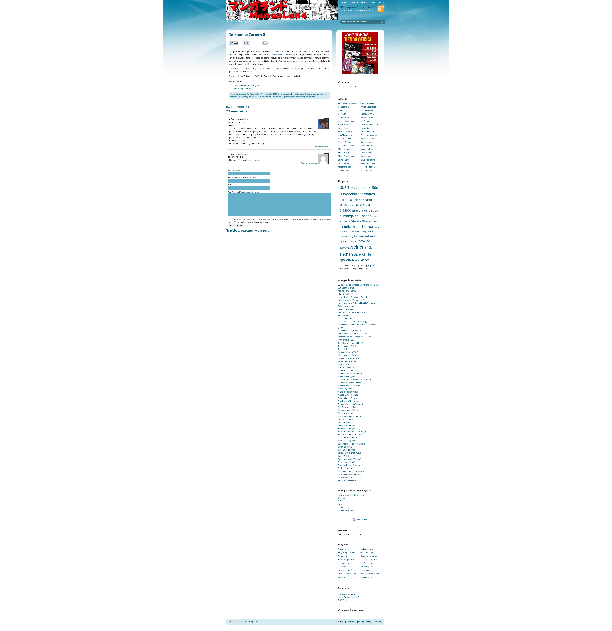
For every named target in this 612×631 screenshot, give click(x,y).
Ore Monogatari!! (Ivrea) (348, 410)
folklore (361, 221)
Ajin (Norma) (343, 294)
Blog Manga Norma (346, 553)
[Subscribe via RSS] (381, 12)
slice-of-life (362, 254)
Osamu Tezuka (344, 142)
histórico (346, 227)
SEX (340, 504)
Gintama (341, 498)
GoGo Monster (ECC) (347, 346)
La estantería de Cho (347, 563)
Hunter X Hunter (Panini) (348, 358)
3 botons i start (344, 549)
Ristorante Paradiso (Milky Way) (352, 431)
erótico (376, 216)
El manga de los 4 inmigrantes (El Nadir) (355, 337)
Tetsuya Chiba (344, 163)
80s (375, 188)
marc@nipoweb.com (347, 594)
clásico (345, 210)
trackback (296, 97)
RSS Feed (342, 600)
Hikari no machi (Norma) (348, 355)
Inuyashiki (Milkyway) (347, 377)
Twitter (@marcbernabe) (348, 597)
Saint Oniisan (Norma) (347, 441)
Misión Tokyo (366, 563)
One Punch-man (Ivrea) (348, 407)
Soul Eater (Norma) (346, 450)
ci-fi (370, 204)
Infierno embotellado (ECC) (350, 374)
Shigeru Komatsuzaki (347, 149)
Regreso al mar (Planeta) (349, 428)
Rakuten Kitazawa (346, 146)
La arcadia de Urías (368, 560)
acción (351, 194)
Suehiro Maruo (366, 156)
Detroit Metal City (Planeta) (349, 331)
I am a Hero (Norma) (347, 361)
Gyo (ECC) (342, 349)
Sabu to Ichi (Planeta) (347, 438)
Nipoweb (342, 567)
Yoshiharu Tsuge (345, 167)
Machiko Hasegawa (369, 135)
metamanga (362, 232)
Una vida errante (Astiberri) (349, 474)
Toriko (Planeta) (345, 468)
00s (343, 187)
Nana (340, 507)
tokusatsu (355, 260)
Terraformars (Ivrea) (346, 462)
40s (355, 188)
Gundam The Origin (346, 510)
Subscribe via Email (366, 10)
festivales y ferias (348, 221)
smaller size (245, 192)
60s (363, 188)
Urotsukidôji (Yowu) (346, 477)
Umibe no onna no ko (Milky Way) (352, 471)
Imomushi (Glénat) (346, 370)
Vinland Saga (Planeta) (348, 480)
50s (358, 188)
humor (367, 226)
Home (344, 2)
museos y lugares (352, 236)
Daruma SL (343, 556)
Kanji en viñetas (285, 55)
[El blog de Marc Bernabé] (282, 19)
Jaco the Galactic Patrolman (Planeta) (354, 380)
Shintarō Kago (344, 153)
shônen (346, 254)
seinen (358, 247)
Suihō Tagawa (344, 160)
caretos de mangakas (353, 204)
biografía (346, 199)
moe (374, 232)
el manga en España (355, 216)
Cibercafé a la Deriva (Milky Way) (352, 321)
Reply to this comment (322, 146)
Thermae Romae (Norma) (349, 465)
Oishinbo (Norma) (345, 413)
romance (364, 241)
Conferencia (343, 107)
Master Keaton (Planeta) (348, 395)
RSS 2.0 (261, 97)
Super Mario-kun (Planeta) (349, 459)
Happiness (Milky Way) (348, 352)
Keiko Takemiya (345, 131)
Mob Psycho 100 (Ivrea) (348, 401)
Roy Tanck (372, 266)
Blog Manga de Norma (243, 89)
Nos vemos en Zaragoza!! (247, 34)
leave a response (282, 97)
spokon (345, 260)
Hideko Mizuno (366, 117)
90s (343, 194)
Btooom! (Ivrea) (344, 315)
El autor (354, 2)
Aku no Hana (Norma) (347, 291)
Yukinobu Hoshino (368, 170)
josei (376, 227)
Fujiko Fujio (343, 110)
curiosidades (368, 210)
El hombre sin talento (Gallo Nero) (353, 334)
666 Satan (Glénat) (346, 288)
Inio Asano (364, 121)
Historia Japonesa (346, 560)
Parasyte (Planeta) (346, 419)
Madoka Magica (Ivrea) (348, 392)
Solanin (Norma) (345, 447)
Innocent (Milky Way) (347, 367)
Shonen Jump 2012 (368, 153)
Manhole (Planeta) (346, 389)
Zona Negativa (366, 577)
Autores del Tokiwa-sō (347, 103)
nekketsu (371, 236)
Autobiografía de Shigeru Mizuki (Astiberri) (356, 303)
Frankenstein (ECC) (346, 340)
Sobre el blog (377, 2)
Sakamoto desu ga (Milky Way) (351, 444)
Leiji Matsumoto (345, 135)
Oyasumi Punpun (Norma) (349, 416)
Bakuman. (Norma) (346, 306)
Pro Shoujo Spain (368, 567)
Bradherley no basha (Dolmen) (351, 312)
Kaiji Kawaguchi (345, 124)
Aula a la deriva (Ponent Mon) (351, 300)
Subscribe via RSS (349, 10)
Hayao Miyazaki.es (368, 556)
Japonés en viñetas (267, 55)
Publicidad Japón (345, 570)
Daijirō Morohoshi (368, 107)
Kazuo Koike (343, 128)
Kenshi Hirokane (367, 131)
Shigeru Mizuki (366, 149)
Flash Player (352, 269)
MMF (370, 232)
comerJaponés (366, 553)
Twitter (297, 69)
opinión (344, 241)
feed (230, 107)
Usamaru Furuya (367, 163)
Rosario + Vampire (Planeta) (350, 435)
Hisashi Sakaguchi (346, 121)
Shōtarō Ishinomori (346, 156)
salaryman (345, 247)
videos (365, 260)
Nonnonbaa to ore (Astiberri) (350, 404)
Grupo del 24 (343, 117)
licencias (352, 232)
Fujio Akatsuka (366, 110)
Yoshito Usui (343, 170)
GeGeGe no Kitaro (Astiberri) (350, 343)
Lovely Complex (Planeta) (349, 386)
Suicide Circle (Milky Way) (349, 453)
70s (369, 188)
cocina (355, 211)
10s (350, 187)
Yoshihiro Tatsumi (368, 167)
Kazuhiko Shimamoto (369, 124)
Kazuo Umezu (366, 128)
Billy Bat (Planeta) (345, 309)
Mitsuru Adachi (344, 139)
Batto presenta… (367, 549)
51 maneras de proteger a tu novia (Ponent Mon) (359, 285)
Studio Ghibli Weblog (347, 574)
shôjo (369, 247)
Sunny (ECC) (344, 456)
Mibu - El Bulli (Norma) (348, 398)
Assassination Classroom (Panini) (352, 297)
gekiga (369, 221)
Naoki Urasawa (367, 139)
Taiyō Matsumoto (367, 160)
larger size (255, 192)
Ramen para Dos (367, 570)
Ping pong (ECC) (345, 422)
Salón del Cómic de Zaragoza (246, 86)
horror (357, 227)
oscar (244, 154)
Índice (364, 2)
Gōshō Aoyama (367, 114)
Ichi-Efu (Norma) (345, 364)
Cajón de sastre (306, 94)
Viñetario (342, 577)
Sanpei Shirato (366, 146)
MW (339, 501)
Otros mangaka (367, 142)
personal (353, 241)
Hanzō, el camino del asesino (351, 495)
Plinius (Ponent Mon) (347, 425)
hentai (376, 221)
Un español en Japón (369, 574)
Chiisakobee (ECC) (346, 318)
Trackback (242, 107)
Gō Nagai (342, 114)
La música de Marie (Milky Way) (352, 383)
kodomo (344, 231)
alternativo (366, 194)
